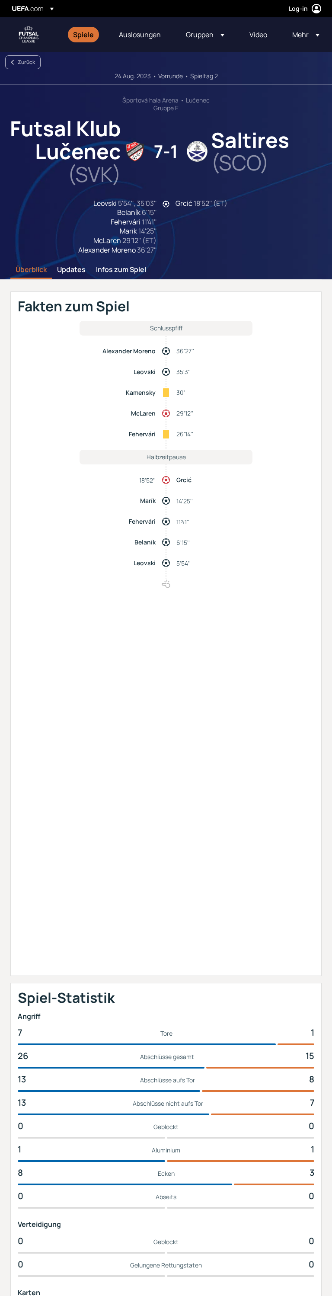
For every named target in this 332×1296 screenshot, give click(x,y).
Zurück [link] (26, 62)
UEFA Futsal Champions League (28, 34)
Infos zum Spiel (121, 270)
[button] (205, 34)
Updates (71, 270)
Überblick (31, 270)
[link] (83, 34)
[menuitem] (85, 34)
